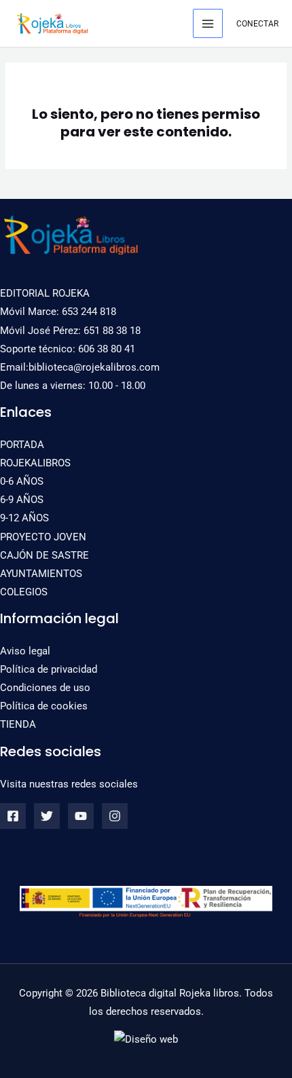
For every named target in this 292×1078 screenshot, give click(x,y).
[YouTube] (81, 816)
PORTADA (22, 445)
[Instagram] (115, 816)
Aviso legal (25, 651)
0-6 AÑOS (21, 481)
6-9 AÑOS (21, 500)
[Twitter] (47, 816)
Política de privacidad (48, 669)
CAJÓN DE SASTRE (44, 555)
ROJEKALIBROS (35, 463)
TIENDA (18, 724)
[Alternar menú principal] (208, 24)
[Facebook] (13, 816)
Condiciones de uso (45, 688)
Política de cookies (44, 706)
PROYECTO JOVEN (43, 537)
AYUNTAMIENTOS (41, 574)
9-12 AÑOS (24, 518)
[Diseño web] (146, 1039)
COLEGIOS (24, 592)
